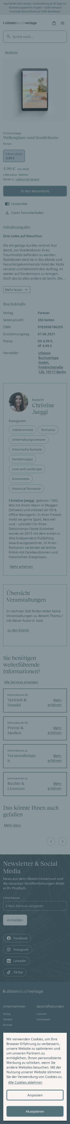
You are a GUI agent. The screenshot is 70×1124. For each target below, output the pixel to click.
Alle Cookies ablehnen (25, 1082)
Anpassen (35, 1095)
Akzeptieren (35, 1111)
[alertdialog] (35, 1077)
